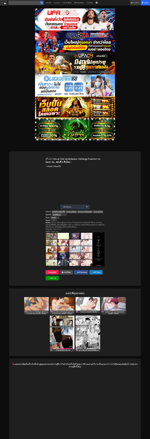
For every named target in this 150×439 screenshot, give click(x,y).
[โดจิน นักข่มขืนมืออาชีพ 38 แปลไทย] (62, 332)
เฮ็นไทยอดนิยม (79, 3)
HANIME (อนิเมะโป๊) (54, 166)
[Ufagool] (75, 30)
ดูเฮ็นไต (146, 3)
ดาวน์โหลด (67, 272)
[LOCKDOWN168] (75, 96)
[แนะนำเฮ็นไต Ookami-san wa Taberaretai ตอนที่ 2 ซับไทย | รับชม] (113, 304)
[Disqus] (75, 397)
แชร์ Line (53, 278)
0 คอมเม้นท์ (52, 272)
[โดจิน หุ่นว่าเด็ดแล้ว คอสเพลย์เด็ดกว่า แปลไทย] (88, 332)
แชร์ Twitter (97, 272)
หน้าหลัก (49, 3)
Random (57, 3)
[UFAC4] (75, 74)
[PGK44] (75, 118)
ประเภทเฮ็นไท (67, 3)
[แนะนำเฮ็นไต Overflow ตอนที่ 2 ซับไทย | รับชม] (88, 304)
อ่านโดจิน (90, 3)
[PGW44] (75, 140)
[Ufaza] (75, 52)
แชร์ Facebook (82, 272)
